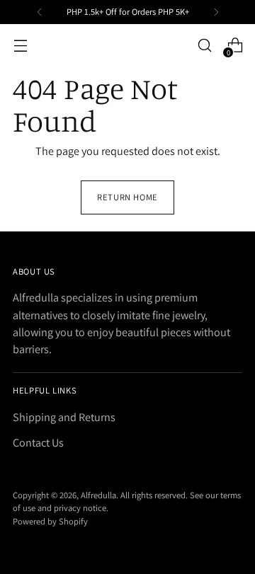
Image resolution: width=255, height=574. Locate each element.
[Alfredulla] (127, 45)
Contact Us (38, 442)
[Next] (216, 12)
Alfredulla (98, 495)
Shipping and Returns (64, 417)
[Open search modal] (204, 45)
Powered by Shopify (50, 521)
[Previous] (39, 12)
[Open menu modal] (20, 45)
